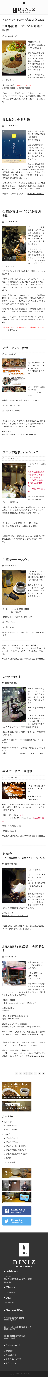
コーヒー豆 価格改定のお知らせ (17, 1327)
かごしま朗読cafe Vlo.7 (20, 452)
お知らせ (8, 1122)
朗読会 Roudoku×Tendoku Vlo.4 (15, 916)
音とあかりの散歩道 (16, 119)
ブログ (7, 1134)
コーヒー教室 (11, 1126)
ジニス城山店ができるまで (17, 1154)
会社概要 (9, 1351)
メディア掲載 (9, 1162)
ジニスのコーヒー (13, 1138)
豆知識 (8, 1158)
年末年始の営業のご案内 (14, 1318)
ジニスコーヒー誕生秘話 (16, 1146)
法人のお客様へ (11, 1355)
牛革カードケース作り (17, 771)
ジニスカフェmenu (13, 1142)
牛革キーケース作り (16, 559)
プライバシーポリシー (14, 1359)
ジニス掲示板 (11, 1130)
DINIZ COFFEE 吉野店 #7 (14, 1336)
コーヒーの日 (11, 676)
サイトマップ (10, 1363)
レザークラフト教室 (15, 348)
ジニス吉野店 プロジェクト (17, 1150)
